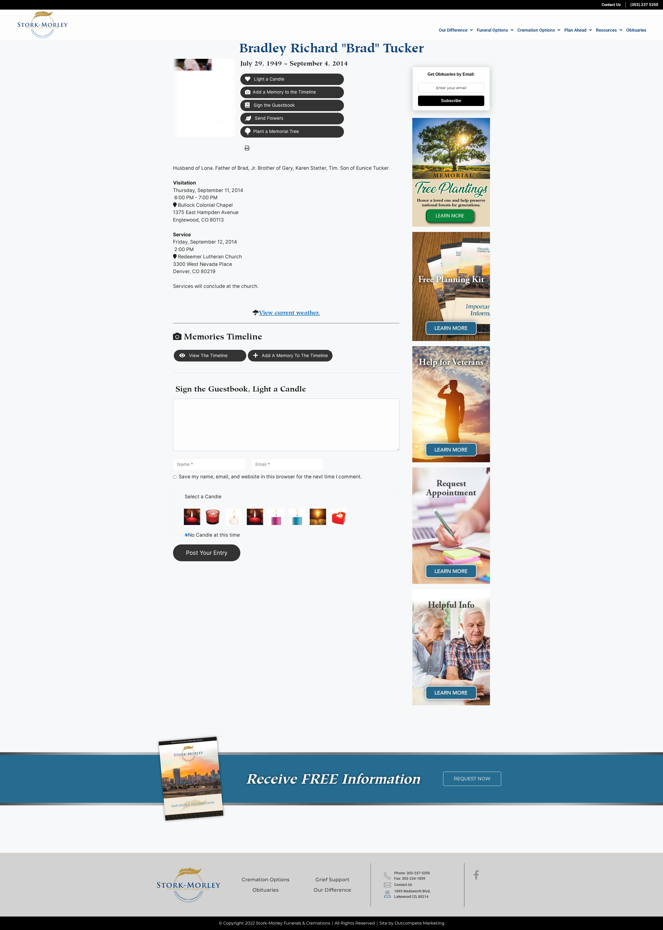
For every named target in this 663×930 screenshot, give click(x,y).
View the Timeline (208, 355)
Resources (606, 30)
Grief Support (332, 880)
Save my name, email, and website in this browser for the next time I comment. (270, 477)
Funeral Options (492, 30)
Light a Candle (268, 79)
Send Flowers (268, 118)
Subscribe (451, 100)
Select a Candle (203, 497)
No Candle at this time (214, 535)
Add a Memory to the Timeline (284, 92)
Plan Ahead (575, 30)
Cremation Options (536, 30)
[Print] (247, 148)
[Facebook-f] (476, 875)
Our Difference (453, 30)
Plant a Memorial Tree (276, 131)
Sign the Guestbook (273, 105)
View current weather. (289, 311)
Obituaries (636, 30)
